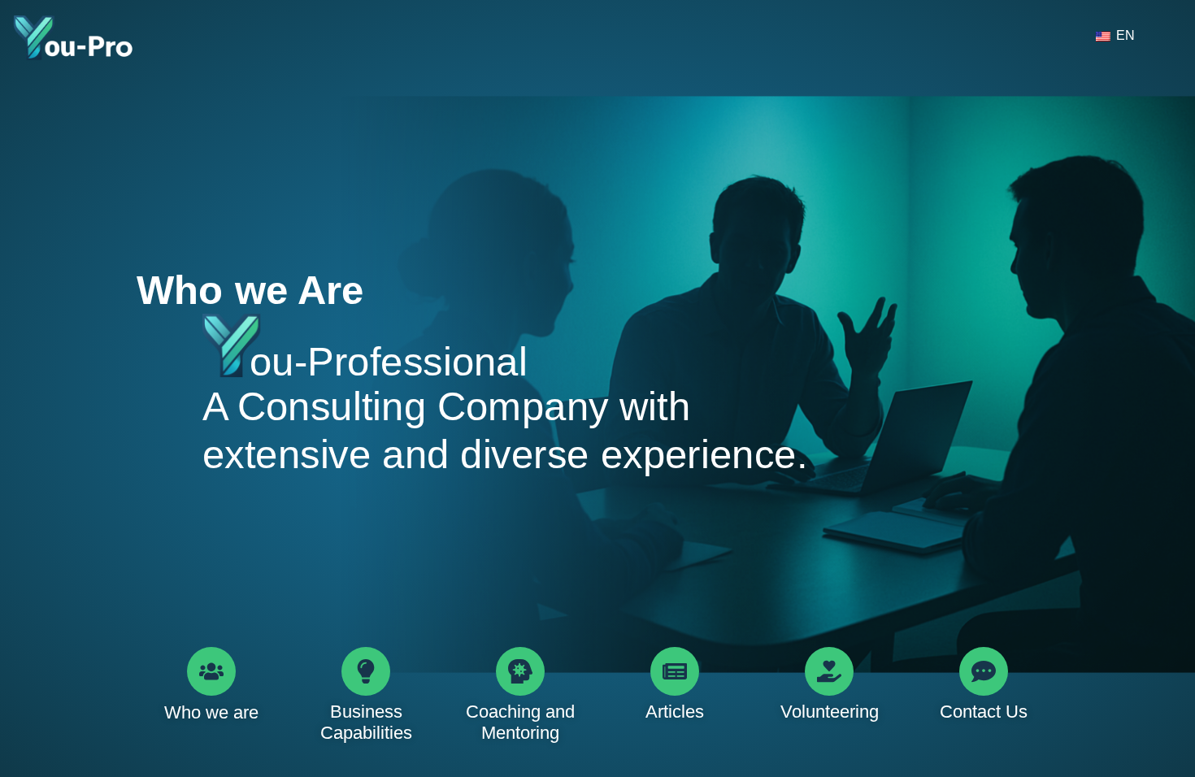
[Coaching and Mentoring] (520, 671)
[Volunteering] (829, 671)
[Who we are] (211, 671)
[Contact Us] (983, 671)
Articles (674, 711)
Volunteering (829, 711)
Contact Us (984, 711)
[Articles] (674, 671)
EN (1124, 35)
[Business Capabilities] (365, 671)
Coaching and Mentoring (520, 722)
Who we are (211, 712)
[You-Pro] (73, 38)
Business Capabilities (366, 722)
